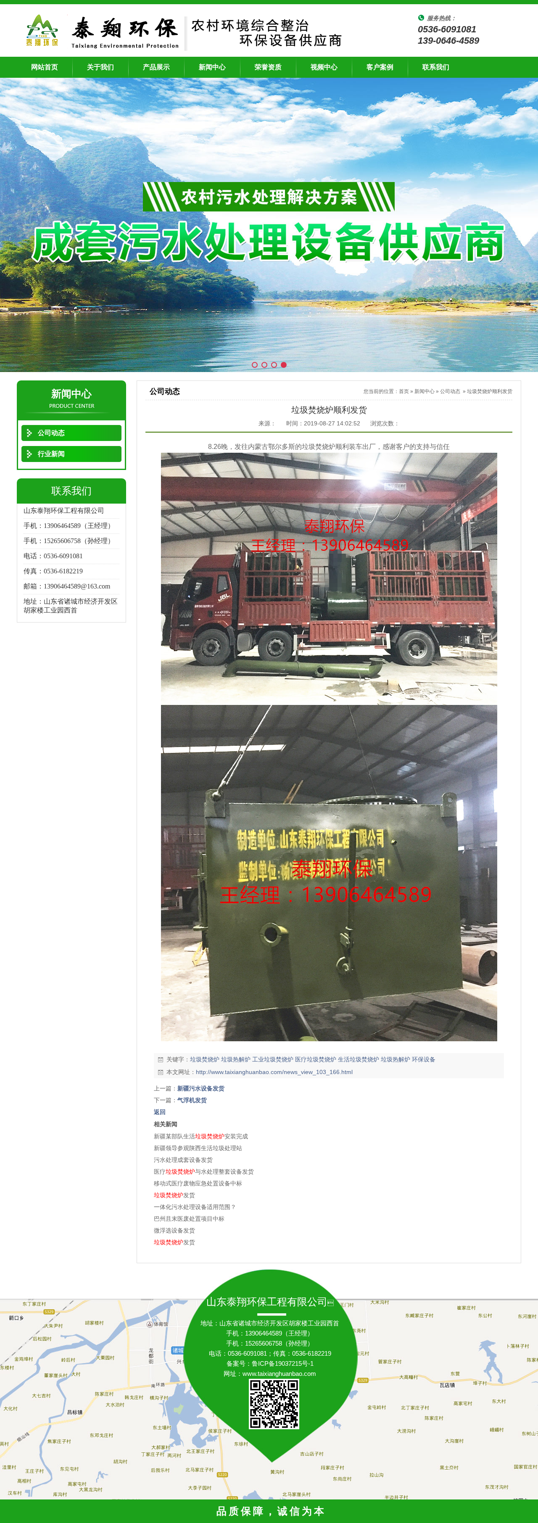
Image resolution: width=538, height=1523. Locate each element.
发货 (174, 1195)
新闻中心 (212, 67)
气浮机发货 (192, 1100)
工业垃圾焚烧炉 (272, 1059)
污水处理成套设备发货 (183, 1159)
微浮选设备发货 (174, 1230)
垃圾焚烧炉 (204, 1059)
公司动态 (450, 391)
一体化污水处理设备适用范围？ (195, 1207)
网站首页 (44, 67)
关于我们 (100, 67)
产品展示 (156, 67)
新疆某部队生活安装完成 (201, 1136)
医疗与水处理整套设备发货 (204, 1171)
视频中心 (324, 67)
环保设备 (423, 1059)
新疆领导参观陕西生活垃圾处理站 (198, 1148)
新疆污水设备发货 (200, 1088)
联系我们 (435, 67)
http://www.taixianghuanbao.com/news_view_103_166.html (274, 1072)
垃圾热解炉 (236, 1059)
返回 (160, 1112)
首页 (404, 391)
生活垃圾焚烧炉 (358, 1059)
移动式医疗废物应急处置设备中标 (198, 1183)
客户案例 (380, 67)
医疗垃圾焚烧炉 (315, 1059)
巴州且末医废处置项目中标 (189, 1218)
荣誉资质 (268, 67)
